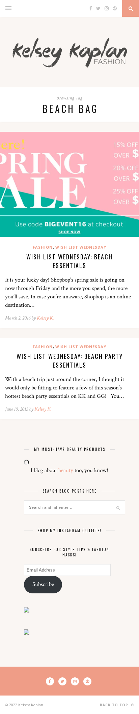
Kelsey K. (45, 318)
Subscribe (43, 584)
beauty (65, 470)
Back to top (115, 705)
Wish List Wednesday (80, 247)
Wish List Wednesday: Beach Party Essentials (70, 360)
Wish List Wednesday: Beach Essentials (69, 261)
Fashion (43, 247)
